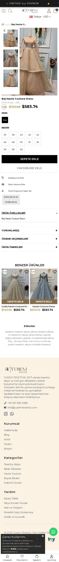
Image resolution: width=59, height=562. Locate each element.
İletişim (8, 448)
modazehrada (39, 338)
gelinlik (27, 338)
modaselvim (14, 334)
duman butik (21, 341)
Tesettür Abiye (12, 464)
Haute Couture (12, 473)
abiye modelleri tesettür (38, 344)
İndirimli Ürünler (13, 482)
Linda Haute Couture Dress (15, 306)
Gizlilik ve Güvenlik (14, 516)
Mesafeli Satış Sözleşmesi (18, 512)
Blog (6, 434)
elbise (34, 331)
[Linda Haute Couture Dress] (15, 286)
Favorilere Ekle (26, 272)
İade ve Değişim (13, 507)
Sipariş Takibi (11, 498)
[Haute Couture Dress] (44, 286)
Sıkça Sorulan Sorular (16, 503)
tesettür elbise (45, 331)
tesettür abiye (22, 331)
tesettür (9, 331)
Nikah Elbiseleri (12, 468)
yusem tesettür (16, 344)
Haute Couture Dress (43, 306)
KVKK (7, 439)
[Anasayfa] (5, 24)
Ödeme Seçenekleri (15, 238)
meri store (34, 341)
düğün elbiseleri (13, 338)
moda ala (45, 341)
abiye (25, 334)
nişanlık (46, 334)
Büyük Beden (12, 478)
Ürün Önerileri (12, 247)
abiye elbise (35, 334)
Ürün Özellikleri (13, 213)
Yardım (8, 444)
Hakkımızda (10, 430)
